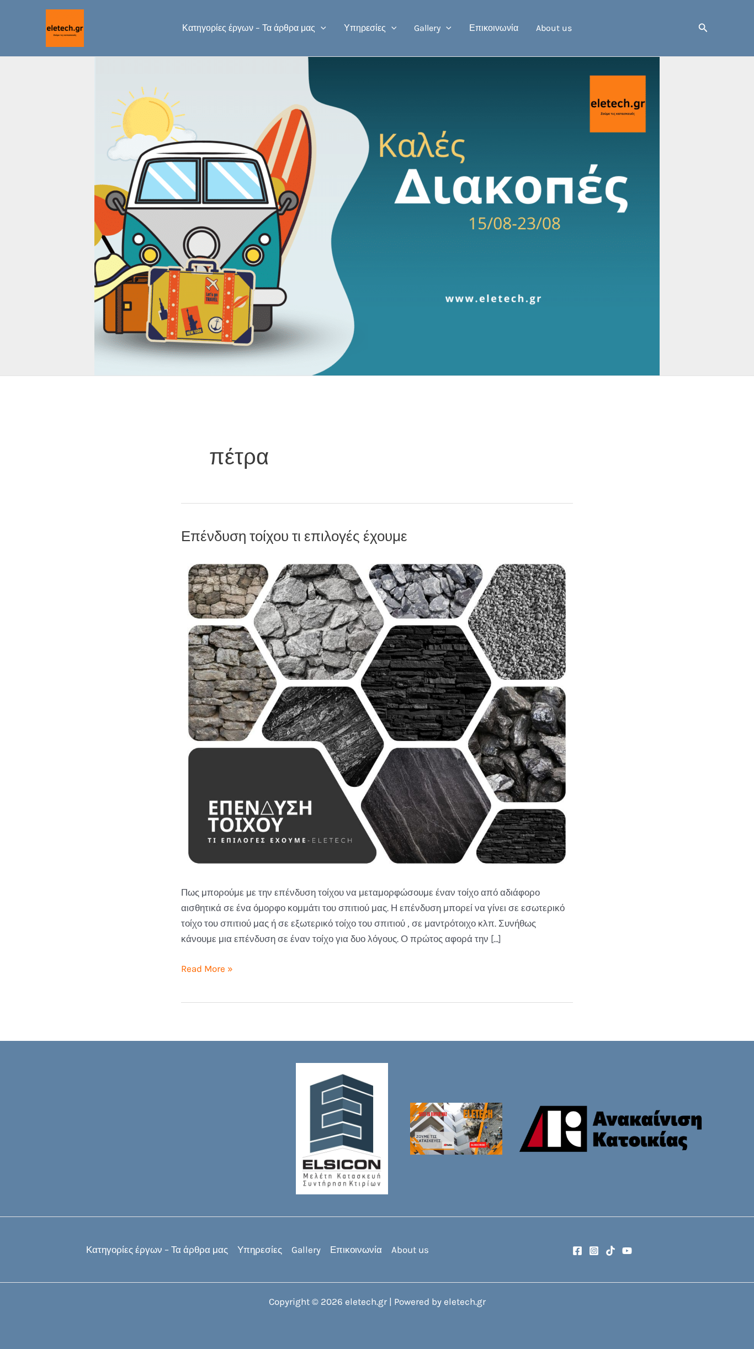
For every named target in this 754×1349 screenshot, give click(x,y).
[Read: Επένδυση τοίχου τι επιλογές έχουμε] (377, 712)
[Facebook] (577, 1251)
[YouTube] (627, 1251)
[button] (320, 28)
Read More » (207, 969)
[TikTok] (610, 1251)
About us (554, 28)
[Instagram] (594, 1251)
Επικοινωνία (493, 28)
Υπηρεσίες (365, 28)
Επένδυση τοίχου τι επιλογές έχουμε (294, 536)
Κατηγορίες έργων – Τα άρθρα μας (248, 28)
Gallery (427, 28)
